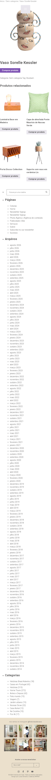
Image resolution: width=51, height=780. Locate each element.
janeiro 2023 (15, 373)
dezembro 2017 (17, 555)
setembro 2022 (16, 385)
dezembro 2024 (17, 304)
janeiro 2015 (15, 660)
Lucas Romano (23, 777)
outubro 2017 (16, 561)
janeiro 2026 (15, 266)
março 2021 (15, 439)
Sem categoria (15, 78)
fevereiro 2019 (16, 513)
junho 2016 (14, 609)
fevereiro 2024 (16, 334)
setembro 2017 (16, 564)
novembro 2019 (17, 487)
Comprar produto (10, 70)
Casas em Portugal (18, 684)
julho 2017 (14, 570)
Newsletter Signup (18, 211)
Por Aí (12, 714)
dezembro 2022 (17, 376)
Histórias (13, 687)
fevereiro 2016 (16, 621)
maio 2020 (14, 469)
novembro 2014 (17, 666)
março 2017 (15, 582)
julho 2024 (14, 319)
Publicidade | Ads (17, 220)
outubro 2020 (16, 454)
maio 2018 (14, 540)
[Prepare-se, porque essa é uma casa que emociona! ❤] (40, 731)
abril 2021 (14, 436)
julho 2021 (14, 427)
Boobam (30, 78)
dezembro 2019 (17, 484)
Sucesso (14, 232)
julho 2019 (14, 498)
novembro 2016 (17, 594)
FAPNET (37, 777)
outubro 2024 (16, 310)
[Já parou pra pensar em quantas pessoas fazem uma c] (25, 731)
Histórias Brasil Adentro (20, 681)
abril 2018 (14, 543)
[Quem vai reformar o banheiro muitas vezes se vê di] (10, 731)
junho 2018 (14, 537)
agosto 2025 (15, 281)
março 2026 (15, 260)
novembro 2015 (17, 630)
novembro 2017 (17, 558)
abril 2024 (14, 328)
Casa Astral (15, 708)
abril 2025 (14, 292)
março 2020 (15, 475)
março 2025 (15, 295)
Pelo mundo (15, 696)
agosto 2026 (15, 245)
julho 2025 (14, 284)
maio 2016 (14, 612)
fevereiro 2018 (16, 549)
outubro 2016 (16, 597)
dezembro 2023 (17, 340)
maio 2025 (14, 289)
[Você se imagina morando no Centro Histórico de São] (40, 745)
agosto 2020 (15, 460)
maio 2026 (14, 254)
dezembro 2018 (17, 519)
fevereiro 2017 (16, 585)
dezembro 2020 (17, 448)
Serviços (14, 223)
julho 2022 (14, 391)
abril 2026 (14, 257)
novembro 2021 (17, 415)
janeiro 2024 (15, 337)
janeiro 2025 (15, 301)
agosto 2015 (15, 639)
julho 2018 (14, 534)
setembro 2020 (16, 457)
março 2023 (15, 367)
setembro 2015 (16, 636)
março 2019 (15, 510)
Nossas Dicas (16, 705)
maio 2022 (14, 397)
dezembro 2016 (17, 591)
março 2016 (15, 618)
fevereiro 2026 (16, 263)
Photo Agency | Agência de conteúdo (26, 217)
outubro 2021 (16, 418)
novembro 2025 (17, 272)
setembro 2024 (16, 313)
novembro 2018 (17, 522)
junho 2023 (14, 358)
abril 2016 (14, 615)
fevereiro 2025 (16, 298)
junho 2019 (14, 501)
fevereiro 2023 (16, 370)
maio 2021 (14, 433)
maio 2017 (14, 576)
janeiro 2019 (15, 516)
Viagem (13, 699)
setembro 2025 (16, 278)
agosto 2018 (15, 531)
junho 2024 (14, 322)
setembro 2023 (16, 349)
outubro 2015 (16, 633)
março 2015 (15, 654)
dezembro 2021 (17, 412)
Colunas (13, 206)
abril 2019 (14, 507)
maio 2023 (14, 361)
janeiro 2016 (15, 624)
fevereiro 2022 (16, 406)
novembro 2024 (17, 307)
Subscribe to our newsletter (22, 229)
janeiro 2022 (15, 409)
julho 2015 (14, 642)
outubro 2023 (16, 346)
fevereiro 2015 (16, 657)
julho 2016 (14, 606)
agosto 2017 (15, 567)
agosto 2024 (15, 316)
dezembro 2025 (17, 269)
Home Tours (15, 690)
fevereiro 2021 (16, 442)
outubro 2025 (16, 275)
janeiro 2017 (15, 588)
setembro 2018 (16, 528)
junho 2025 (14, 287)
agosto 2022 (15, 388)
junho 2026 (14, 251)
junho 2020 (14, 466)
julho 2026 (14, 248)
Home (12, 209)
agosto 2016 (15, 603)
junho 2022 (14, 394)
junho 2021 (14, 430)
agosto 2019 (15, 495)
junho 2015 (14, 645)
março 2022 (15, 403)
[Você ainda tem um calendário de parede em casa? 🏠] (10, 745)
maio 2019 (14, 504)
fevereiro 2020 (16, 478)
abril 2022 (14, 400)
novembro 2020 (17, 451)
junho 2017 (14, 573)
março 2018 (15, 546)
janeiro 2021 (15, 445)
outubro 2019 (16, 490)
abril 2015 (14, 651)
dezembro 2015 (17, 627)
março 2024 (15, 331)
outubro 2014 (16, 669)
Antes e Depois (16, 693)
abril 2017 (14, 579)
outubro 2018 (16, 525)
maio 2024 (14, 325)
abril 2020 (14, 472)
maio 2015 (14, 648)
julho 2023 (14, 355)
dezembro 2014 (17, 663)
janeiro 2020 (15, 481)
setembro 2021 (16, 421)
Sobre (12, 226)
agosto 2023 (15, 352)
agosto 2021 (15, 424)
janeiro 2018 (15, 552)
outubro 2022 (16, 382)
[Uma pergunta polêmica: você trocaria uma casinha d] (25, 745)
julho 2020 (14, 463)
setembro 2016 (16, 600)
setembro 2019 (16, 493)
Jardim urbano (16, 702)
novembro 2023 (17, 343)
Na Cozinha (15, 711)
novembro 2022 (17, 379)
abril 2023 (14, 364)
